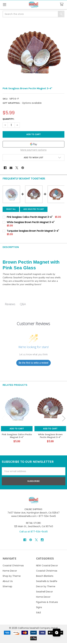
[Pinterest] (22, 167)
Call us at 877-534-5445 (33, 531)
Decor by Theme (45, 586)
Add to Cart (17, 428)
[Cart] (62, 4)
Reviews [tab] (10, 304)
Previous (3, 418)
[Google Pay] (33, 144)
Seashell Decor (44, 591)
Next (63, 418)
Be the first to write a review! (33, 362)
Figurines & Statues (47, 602)
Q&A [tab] (23, 304)
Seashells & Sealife (46, 581)
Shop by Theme (12, 576)
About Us (8, 581)
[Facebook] (5, 167)
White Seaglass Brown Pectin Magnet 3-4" (50, 436)
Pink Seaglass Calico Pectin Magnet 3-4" (17, 436)
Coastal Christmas (13, 565)
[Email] (10, 167)
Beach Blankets (44, 576)
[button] (33, 157)
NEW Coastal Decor (47, 565)
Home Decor (10, 570)
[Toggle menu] (4, 4)
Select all (11, 209)
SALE (38, 612)
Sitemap (7, 586)
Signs (39, 607)
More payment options (33, 150)
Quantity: (8, 119)
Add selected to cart (33, 209)
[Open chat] (56, 632)
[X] (16, 167)
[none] (33, 52)
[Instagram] (42, 539)
